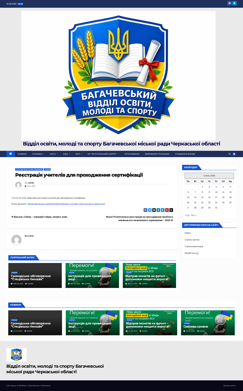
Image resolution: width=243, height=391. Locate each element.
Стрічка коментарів (194, 246)
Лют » (193, 215)
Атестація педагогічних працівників (29, 169)
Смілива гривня (196, 326)
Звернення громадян (157, 154)
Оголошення (131, 154)
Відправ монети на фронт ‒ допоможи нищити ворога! (146, 277)
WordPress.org (191, 253)
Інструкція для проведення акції (89, 277)
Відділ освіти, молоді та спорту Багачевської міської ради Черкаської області (121, 144)
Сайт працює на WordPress (17, 386)
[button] (230, 154)
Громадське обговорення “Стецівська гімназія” (31, 277)
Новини (22, 154)
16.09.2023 (75, 331)
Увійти (188, 233)
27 (188, 208)
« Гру (187, 215)
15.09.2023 (133, 331)
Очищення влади (185, 154)
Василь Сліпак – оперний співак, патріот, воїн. (41, 217)
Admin (31, 183)
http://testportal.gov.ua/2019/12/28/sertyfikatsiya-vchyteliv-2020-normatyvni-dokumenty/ (66, 204)
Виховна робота (230, 386)
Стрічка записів (192, 240)
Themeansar (45, 386)
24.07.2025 (18, 331)
